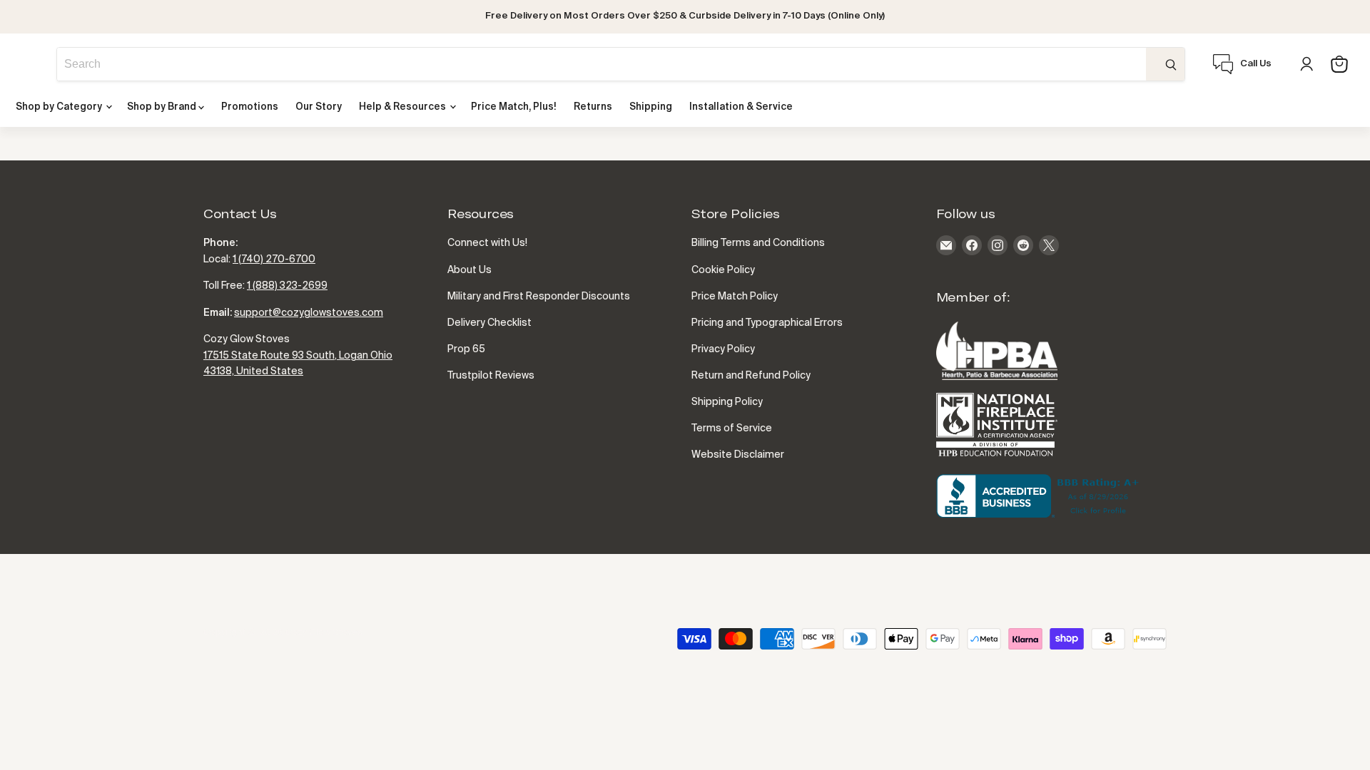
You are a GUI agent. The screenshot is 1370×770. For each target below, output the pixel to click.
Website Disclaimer (737, 455)
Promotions (249, 107)
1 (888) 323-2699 (287, 286)
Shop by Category (60, 107)
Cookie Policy (723, 270)
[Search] (1165, 64)
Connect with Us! (487, 243)
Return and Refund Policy (751, 376)
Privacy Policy (723, 349)
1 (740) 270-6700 (274, 260)
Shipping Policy (727, 402)
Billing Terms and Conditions (758, 243)
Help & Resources (403, 107)
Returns (593, 107)
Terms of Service (731, 428)
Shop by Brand (162, 107)
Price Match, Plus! (514, 107)
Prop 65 (466, 349)
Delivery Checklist (489, 323)
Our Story (318, 107)
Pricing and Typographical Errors (767, 323)
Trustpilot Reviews (490, 376)
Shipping (650, 107)
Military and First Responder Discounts (538, 297)
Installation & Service (741, 107)
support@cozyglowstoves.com (308, 313)
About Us (469, 270)
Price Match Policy (734, 297)
